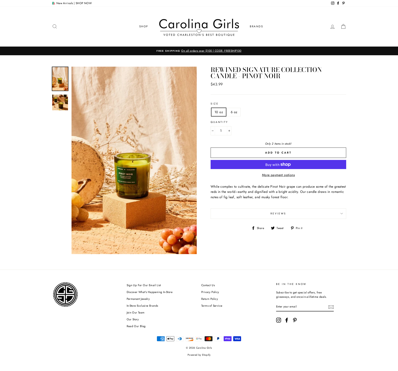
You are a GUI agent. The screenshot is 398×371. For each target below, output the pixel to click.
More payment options (278, 175)
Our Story (133, 319)
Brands (256, 26)
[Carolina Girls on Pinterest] (294, 320)
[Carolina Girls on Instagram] (278, 320)
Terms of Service (211, 306)
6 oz (234, 112)
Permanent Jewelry (138, 299)
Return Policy (209, 299)
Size (214, 104)
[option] (199, 51)
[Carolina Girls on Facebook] (286, 320)
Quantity (219, 122)
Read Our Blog (136, 326)
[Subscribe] (331, 307)
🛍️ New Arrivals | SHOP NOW (72, 3)
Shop (143, 26)
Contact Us (208, 285)
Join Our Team (136, 312)
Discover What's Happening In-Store (150, 292)
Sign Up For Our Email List (144, 285)
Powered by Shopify (199, 355)
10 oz (219, 112)
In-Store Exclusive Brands (142, 306)
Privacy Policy (210, 292)
